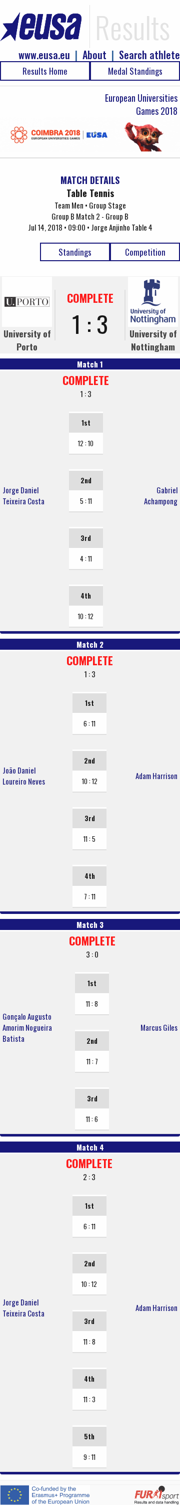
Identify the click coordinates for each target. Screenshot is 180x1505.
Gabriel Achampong (161, 495)
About (94, 55)
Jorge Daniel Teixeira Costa (23, 495)
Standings (75, 252)
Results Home (45, 71)
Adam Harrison (157, 775)
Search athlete (149, 55)
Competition (145, 252)
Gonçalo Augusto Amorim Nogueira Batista (27, 1027)
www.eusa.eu (44, 55)
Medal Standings (135, 71)
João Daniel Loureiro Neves (23, 776)
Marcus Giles (159, 1027)
